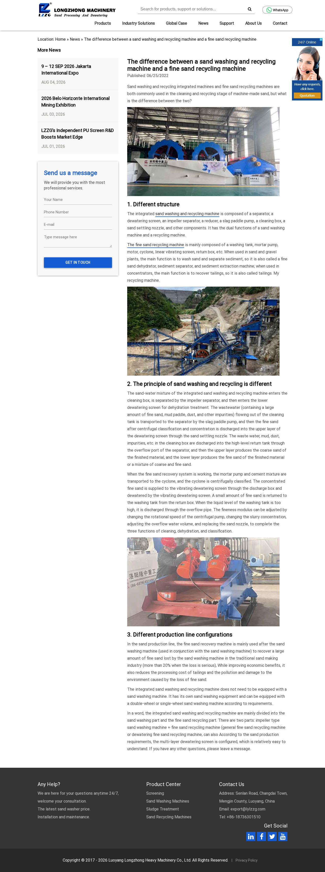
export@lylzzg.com (248, 809)
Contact (280, 23)
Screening (155, 793)
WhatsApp (280, 10)
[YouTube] (283, 837)
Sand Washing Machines (167, 801)
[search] (250, 9)
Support (227, 23)
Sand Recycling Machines (168, 817)
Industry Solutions (138, 23)
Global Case (176, 23)
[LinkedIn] (251, 837)
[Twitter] (272, 837)
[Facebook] (261, 837)
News (203, 23)
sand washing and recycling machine (187, 213)
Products (102, 23)
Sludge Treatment (162, 809)
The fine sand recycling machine (155, 244)
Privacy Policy (246, 860)
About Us (253, 23)
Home (60, 39)
